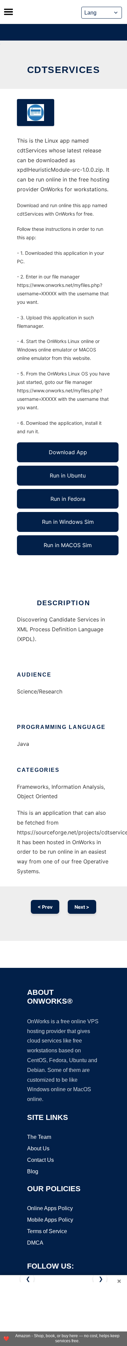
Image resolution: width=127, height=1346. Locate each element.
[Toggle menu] (8, 12)
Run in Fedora (67, 498)
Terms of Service (47, 1231)
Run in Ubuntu (68, 475)
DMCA (35, 1243)
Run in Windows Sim (68, 521)
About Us (38, 1148)
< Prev (45, 907)
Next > (82, 907)
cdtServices (63, 70)
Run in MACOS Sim (68, 545)
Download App (68, 452)
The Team (39, 1137)
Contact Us (40, 1160)
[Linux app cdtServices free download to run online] (35, 112)
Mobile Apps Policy (50, 1220)
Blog (32, 1171)
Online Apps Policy (50, 1208)
